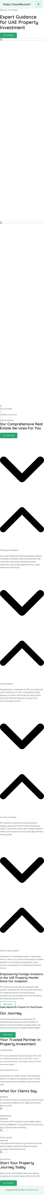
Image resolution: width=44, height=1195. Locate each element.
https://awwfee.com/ (17, 4)
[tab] (22, 503)
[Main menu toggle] (38, 4)
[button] (8, 35)
